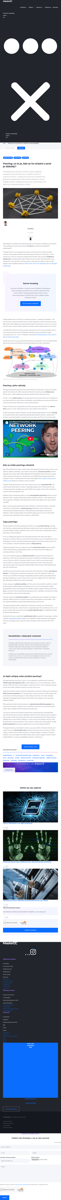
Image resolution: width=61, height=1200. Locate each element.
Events (4, 1027)
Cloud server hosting (8, 966)
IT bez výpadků (6, 997)
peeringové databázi (15, 618)
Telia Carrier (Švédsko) (39, 263)
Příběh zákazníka (51, 757)
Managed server (7, 971)
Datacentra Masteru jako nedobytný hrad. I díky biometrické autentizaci (27, 862)
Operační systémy (26, 757)
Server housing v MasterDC (30, 303)
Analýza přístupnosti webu (23, 755)
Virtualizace (21, 760)
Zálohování (30, 760)
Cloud (42, 755)
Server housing (6, 974)
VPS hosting (6, 963)
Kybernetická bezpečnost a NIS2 (10, 1000)
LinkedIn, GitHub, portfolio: (7, 1157)
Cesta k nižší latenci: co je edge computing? (17, 823)
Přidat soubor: (35, 1157)
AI (13, 755)
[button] (23, 7)
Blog (4, 143)
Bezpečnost (36, 755)
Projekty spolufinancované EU (10, 1022)
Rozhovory (6, 760)
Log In (5, 15)
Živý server (5, 977)
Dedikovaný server (7, 969)
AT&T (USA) (28, 263)
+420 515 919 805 (30, 1103)
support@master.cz (30, 1099)
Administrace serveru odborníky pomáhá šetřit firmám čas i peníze (25, 900)
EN (4, 17)
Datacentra (17, 157)
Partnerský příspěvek (38, 757)
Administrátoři (8, 157)
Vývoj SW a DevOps (7, 1003)
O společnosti (6, 1017)
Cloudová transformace (8, 995)
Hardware (25, 157)
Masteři (17, 757)
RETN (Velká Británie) (40, 335)
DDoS (4, 757)
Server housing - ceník (30, 747)
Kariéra (4, 1030)
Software (14, 760)
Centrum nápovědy (8, 13)
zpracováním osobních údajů (23, 1184)
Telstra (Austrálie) (13, 337)
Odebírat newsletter (30, 930)
